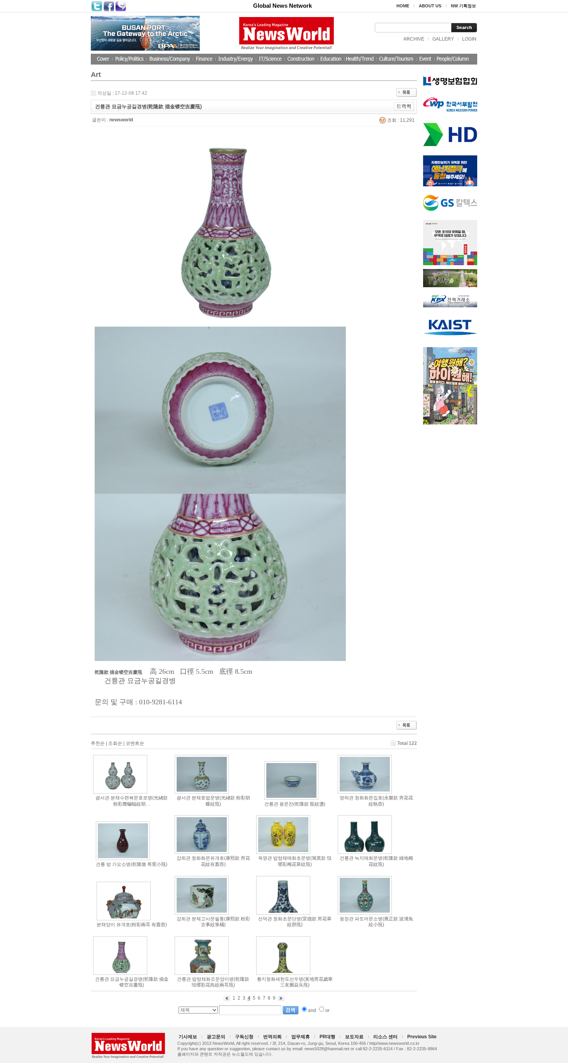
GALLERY (443, 39)
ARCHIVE (413, 39)
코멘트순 (135, 743)
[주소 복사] (404, 106)
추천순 (98, 743)
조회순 (115, 743)
